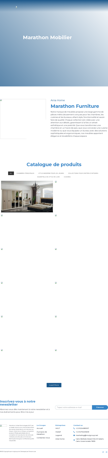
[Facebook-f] (103, 452)
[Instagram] (106, 452)
